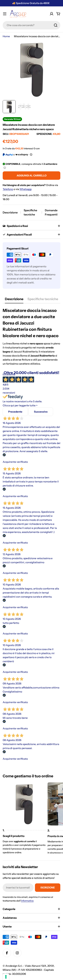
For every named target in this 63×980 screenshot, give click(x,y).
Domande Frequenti (51, 212)
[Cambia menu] (5, 14)
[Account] (52, 14)
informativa (27, 900)
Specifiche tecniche (30, 212)
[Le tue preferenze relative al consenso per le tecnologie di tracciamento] (6, 977)
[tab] (14, 300)
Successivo (41, 411)
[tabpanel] (31, 336)
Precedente (15, 411)
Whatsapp (25, 189)
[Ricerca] (56, 25)
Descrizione (10, 212)
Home (6, 36)
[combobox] (31, 25)
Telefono (8, 189)
